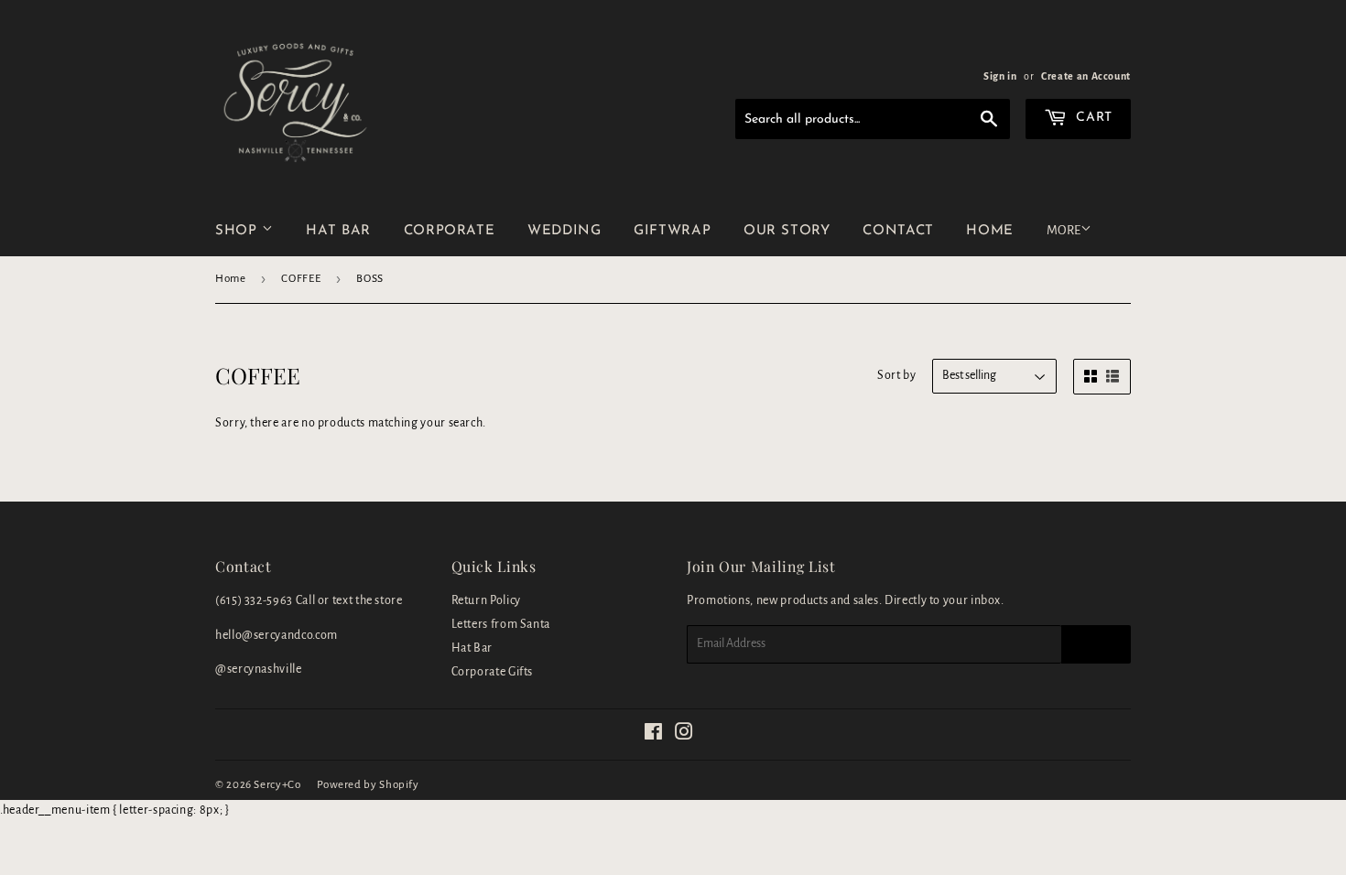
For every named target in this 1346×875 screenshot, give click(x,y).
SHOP (238, 231)
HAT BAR (338, 231)
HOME (990, 231)
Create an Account (1086, 75)
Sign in (999, 75)
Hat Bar (472, 648)
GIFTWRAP (672, 231)
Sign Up (1096, 644)
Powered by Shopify (368, 785)
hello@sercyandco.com (276, 635)
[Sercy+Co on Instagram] (684, 735)
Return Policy (486, 600)
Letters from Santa (501, 624)
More (1063, 230)
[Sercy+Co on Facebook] (654, 735)
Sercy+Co (277, 785)
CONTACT (898, 231)
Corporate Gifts (492, 671)
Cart (1092, 117)
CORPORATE (449, 231)
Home (230, 279)
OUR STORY (787, 231)
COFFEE (300, 279)
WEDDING (564, 231)
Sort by (896, 375)
